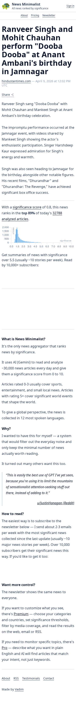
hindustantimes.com (16, 81)
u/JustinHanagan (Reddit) (55, 503)
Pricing (35, 15)
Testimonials (31, 678)
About (24, 15)
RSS (16, 678)
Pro (4, 647)
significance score (27, 207)
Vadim (19, 689)
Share (6, 95)
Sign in (70, 6)
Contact (48, 678)
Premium (21, 614)
